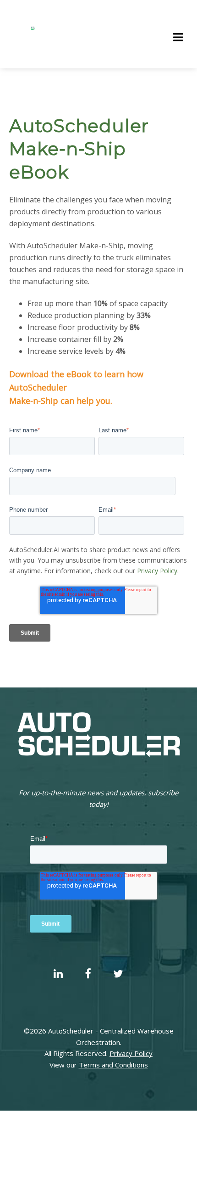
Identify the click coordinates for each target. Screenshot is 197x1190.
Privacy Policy (157, 570)
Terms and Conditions (113, 1064)
